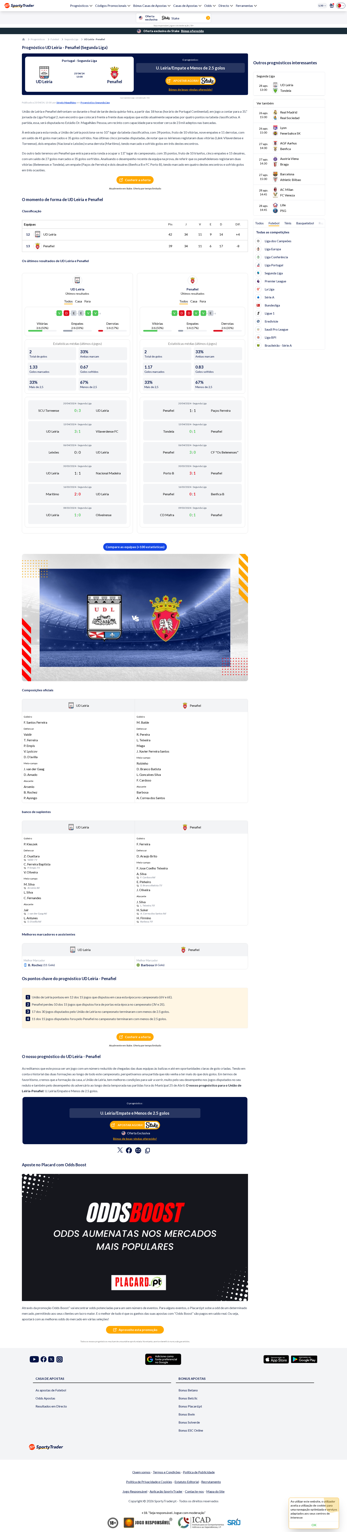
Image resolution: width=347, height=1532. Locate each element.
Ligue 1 (270, 313)
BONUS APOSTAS (192, 1378)
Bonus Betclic (188, 1398)
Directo (223, 5)
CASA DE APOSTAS (50, 1378)
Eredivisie (271, 321)
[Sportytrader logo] (173, 1447)
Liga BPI (270, 337)
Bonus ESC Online (191, 1430)
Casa (78, 301)
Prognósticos (79, 5)
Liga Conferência (276, 257)
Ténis (287, 223)
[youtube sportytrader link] (34, 1359)
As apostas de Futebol (51, 1390)
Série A (269, 297)
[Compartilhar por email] (138, 1151)
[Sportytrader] (19, 5)
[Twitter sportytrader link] (51, 1359)
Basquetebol (305, 223)
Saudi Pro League (276, 329)
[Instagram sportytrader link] (59, 1359)
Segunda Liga (71, 39)
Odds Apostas (45, 1398)
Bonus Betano (188, 1390)
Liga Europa (273, 249)
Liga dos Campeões (278, 241)
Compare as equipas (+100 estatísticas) (135, 547)
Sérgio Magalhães (66, 102)
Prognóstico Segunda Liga (95, 102)
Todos (68, 301)
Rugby (323, 223)
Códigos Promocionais (111, 5)
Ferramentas (244, 5)
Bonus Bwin (187, 1414)
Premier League (275, 281)
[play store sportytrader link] (304, 1359)
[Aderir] (332, 5)
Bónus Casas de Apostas (150, 5)
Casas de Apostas (185, 5)
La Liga (269, 289)
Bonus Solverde (189, 1422)
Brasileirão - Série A (278, 345)
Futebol (55, 39)
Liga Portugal (274, 265)
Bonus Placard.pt (190, 1406)
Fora (87, 301)
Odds (208, 5)
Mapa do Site (215, 1491)
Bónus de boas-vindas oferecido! (190, 89)
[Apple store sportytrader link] (276, 1359)
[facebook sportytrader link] (44, 1359)
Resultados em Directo (51, 1406)
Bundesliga (272, 305)
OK (313, 1525)
